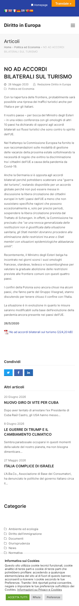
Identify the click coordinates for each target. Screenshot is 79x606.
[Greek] (23, 10)
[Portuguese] (27, 10)
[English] (10, 10)
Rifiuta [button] (36, 597)
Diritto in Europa (22, 25)
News (12, 548)
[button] (73, 25)
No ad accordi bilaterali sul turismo (32, 332)
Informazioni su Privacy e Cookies (39, 589)
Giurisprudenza (19, 543)
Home (7, 47)
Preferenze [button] (53, 597)
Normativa (15, 553)
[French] (14, 10)
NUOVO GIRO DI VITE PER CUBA (31, 402)
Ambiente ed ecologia (23, 529)
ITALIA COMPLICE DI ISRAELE (29, 466)
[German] (19, 10)
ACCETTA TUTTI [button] (17, 597)
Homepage (41, 5)
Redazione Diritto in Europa (54, 84)
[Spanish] (31, 10)
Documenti (16, 538)
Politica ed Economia (27, 47)
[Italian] (6, 10)
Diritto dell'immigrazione (25, 534)
